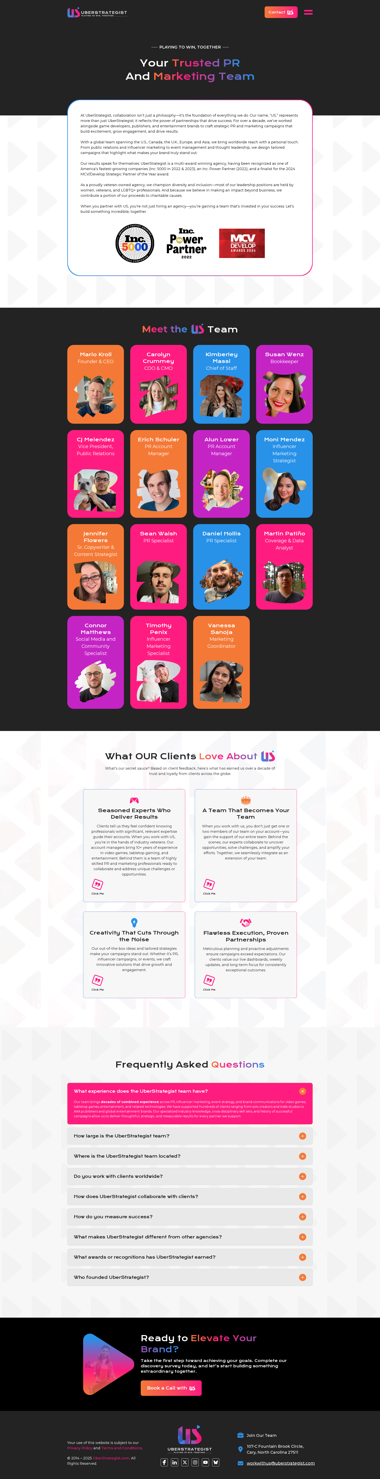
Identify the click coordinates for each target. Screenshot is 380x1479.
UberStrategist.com (111, 1458)
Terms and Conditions (121, 1448)
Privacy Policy (79, 1448)
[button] (308, 12)
